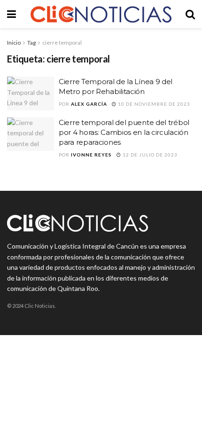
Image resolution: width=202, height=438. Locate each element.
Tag (31, 42)
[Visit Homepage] (101, 14)
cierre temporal (62, 42)
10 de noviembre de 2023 (153, 104)
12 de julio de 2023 (149, 154)
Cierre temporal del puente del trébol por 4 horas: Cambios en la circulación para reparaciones (124, 132)
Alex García (89, 104)
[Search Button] (190, 14)
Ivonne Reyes (91, 154)
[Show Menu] (11, 14)
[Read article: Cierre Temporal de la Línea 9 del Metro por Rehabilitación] (30, 93)
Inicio (14, 42)
